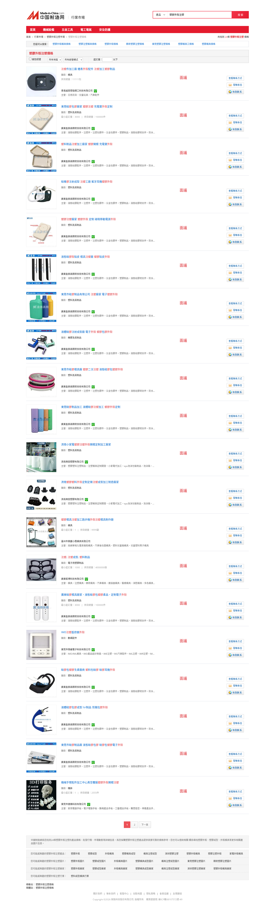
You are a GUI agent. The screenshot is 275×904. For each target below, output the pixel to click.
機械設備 (48, 29)
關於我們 (97, 893)
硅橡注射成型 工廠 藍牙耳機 (86, 181)
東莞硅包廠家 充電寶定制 (86, 106)
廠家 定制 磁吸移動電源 (88, 219)
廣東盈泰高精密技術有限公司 (75, 128)
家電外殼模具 (236, 853)
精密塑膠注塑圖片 (222, 861)
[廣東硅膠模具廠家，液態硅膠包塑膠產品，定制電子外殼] (41, 607)
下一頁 (144, 824)
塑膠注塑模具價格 (88, 44)
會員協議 (164, 893)
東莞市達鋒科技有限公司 (73, 804)
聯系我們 (110, 893)
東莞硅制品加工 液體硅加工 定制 (90, 407)
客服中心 (124, 893)
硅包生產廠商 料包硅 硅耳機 (88, 669)
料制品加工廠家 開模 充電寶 (86, 144)
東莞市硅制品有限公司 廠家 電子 (89, 294)
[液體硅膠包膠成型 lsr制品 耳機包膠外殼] (41, 719)
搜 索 (240, 14)
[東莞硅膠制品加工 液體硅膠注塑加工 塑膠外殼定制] (41, 419)
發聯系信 (237, 84)
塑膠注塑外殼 (214, 853)
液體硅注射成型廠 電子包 (86, 331)
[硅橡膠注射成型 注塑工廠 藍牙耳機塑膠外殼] (41, 194)
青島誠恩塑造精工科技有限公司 (77, 90)
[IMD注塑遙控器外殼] (41, 644)
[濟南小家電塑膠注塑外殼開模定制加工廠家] (41, 456)
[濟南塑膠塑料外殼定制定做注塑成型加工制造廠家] (41, 494)
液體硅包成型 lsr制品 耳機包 (84, 707)
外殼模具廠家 (120, 868)
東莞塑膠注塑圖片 (196, 861)
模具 (70, 74)
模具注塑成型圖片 (170, 861)
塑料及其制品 (74, 112)
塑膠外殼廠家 (77, 868)
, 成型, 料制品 (75, 557)
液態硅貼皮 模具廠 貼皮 (85, 256)
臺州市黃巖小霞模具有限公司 (75, 541)
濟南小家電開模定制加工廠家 (86, 444)
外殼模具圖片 (120, 861)
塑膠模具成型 (128, 853)
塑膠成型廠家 (99, 868)
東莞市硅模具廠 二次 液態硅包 (92, 369)
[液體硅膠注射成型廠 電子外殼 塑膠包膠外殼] (41, 344)
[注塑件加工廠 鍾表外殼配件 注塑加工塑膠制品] (41, 81)
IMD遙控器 (73, 632)
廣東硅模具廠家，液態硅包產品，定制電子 (94, 594)
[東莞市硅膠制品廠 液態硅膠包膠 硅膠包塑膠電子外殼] (41, 757)
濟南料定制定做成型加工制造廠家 (90, 482)
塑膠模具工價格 (186, 44)
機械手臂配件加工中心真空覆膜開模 (90, 782)
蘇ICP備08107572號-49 (170, 899)
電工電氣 (86, 29)
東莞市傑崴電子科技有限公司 (75, 649)
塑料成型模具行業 (80, 876)
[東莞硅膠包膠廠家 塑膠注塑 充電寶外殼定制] (41, 118)
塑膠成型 (92, 853)
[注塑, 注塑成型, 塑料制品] (41, 569)
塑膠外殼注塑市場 (56, 36)
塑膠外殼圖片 (77, 861)
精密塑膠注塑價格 (135, 44)
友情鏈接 (177, 893)
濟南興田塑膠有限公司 (72, 461)
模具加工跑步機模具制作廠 (87, 519)
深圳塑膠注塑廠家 (196, 868)
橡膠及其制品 (74, 337)
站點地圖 (137, 893)
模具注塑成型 (150, 853)
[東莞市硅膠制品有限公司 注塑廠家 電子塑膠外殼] (41, 306)
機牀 (70, 788)
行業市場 (78, 17)
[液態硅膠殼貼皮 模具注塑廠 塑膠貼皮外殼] (41, 269)
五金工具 (67, 29)
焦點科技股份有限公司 (122, 899)
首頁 (33, 29)
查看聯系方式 (235, 78)
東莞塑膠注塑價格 (161, 44)
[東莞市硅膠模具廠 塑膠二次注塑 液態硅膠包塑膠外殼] (41, 381)
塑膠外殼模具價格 (62, 44)
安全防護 (104, 29)
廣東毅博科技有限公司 (72, 578)
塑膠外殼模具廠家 (222, 868)
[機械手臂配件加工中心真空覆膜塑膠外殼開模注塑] (41, 794)
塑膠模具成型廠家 (144, 868)
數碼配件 (72, 638)
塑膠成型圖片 (99, 861)
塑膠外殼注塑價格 (45, 884)
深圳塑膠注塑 (171, 853)
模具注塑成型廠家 (170, 868)
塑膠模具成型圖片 (144, 861)
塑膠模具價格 (208, 44)
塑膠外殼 (75, 853)
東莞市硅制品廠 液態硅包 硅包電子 (92, 745)
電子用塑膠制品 (76, 563)
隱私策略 (150, 893)
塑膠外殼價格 (111, 44)
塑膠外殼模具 (193, 853)
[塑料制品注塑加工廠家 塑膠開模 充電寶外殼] (41, 156)
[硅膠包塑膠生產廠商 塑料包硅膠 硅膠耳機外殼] (41, 682)
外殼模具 (109, 853)
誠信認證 (36, 59)
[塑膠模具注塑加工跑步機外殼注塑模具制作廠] (41, 532)
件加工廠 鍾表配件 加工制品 (88, 69)
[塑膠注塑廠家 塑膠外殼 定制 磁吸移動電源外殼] (41, 231)
